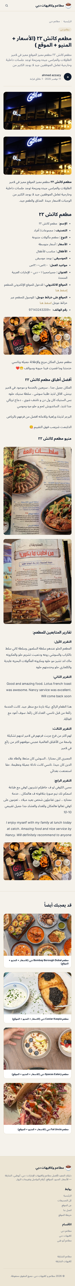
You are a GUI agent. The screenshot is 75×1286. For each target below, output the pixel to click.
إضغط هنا (61, 290)
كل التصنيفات (65, 1200)
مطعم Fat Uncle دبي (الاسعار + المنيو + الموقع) (43, 1129)
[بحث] (6, 5)
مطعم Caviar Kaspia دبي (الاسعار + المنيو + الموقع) (40, 1018)
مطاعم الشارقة (64, 1256)
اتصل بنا (67, 1210)
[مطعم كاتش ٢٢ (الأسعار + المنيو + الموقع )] (37, 155)
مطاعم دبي (54, 21)
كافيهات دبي (65, 1235)
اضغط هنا (46, 303)
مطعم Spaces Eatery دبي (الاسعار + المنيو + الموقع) (40, 1074)
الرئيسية (67, 21)
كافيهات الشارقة (64, 1261)
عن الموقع (67, 1205)
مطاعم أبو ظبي (64, 1240)
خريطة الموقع (65, 1214)
